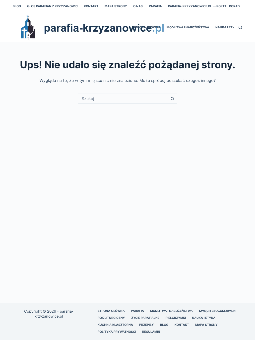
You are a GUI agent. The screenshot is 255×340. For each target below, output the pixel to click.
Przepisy (146, 325)
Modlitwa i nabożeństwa (188, 27)
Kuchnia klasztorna (115, 325)
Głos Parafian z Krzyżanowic (52, 6)
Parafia (155, 6)
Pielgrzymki (176, 318)
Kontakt (91, 6)
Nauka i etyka (203, 318)
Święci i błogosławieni (217, 311)
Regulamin (151, 332)
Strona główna (146, 27)
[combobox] (123, 99)
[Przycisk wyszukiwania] (172, 98)
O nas (138, 6)
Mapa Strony (116, 6)
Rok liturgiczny (111, 318)
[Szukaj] (240, 27)
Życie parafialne (145, 318)
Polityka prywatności (117, 332)
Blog (17, 6)
